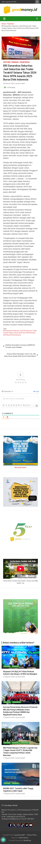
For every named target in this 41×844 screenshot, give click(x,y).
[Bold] (3, 405)
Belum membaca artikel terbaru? (18, 642)
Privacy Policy (31, 835)
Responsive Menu (37, 2)
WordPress (27, 840)
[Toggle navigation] (4, 18)
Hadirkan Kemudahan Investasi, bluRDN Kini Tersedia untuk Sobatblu (20, 346)
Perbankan (16, 702)
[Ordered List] (13, 405)
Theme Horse (23, 838)
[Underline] (8, 405)
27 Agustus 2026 (8, 677)
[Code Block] (21, 405)
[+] (29, 405)
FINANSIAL (15, 62)
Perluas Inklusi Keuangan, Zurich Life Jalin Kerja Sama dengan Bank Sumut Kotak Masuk (20, 355)
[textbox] (20, 208)
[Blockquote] (18, 405)
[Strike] (11, 405)
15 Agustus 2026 (8, 793)
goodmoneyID (20, 83)
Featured (7, 62)
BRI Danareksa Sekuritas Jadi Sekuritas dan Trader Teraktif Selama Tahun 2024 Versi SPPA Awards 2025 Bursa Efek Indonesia (20, 333)
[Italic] (6, 405)
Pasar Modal (25, 62)
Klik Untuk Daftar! (20, 467)
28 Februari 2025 (8, 83)
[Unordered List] (16, 405)
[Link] (23, 405)
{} (26, 405)
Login (37, 391)
